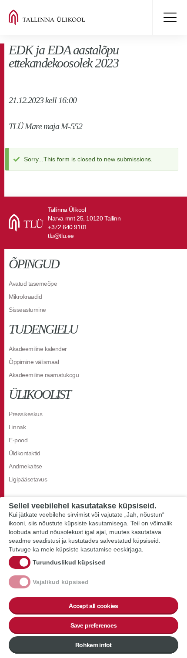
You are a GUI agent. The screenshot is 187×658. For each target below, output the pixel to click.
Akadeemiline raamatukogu (44, 374)
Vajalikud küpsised (61, 581)
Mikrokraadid (25, 296)
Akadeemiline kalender (38, 348)
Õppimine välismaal (34, 361)
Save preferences (93, 625)
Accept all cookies (93, 605)
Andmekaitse (25, 466)
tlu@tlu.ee (61, 235)
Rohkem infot (93, 644)
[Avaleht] (61, 17)
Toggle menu (169, 17)
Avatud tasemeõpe (33, 283)
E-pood (18, 440)
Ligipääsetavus (28, 479)
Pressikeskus (25, 414)
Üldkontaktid (24, 453)
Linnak (17, 427)
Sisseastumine (27, 309)
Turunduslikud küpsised (69, 562)
